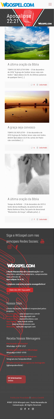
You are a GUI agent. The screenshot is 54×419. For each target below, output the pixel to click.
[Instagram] (32, 409)
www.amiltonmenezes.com (23, 324)
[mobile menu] (50, 4)
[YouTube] (29, 409)
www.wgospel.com (27, 316)
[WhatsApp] (21, 409)
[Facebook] (25, 409)
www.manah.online (25, 321)
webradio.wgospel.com (26, 327)
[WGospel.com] (17, 4)
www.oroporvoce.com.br (30, 314)
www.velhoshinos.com (28, 319)
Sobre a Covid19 (37, 398)
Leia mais (43, 85)
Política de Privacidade (19, 398)
